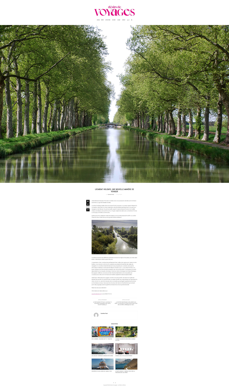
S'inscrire (119, 200)
